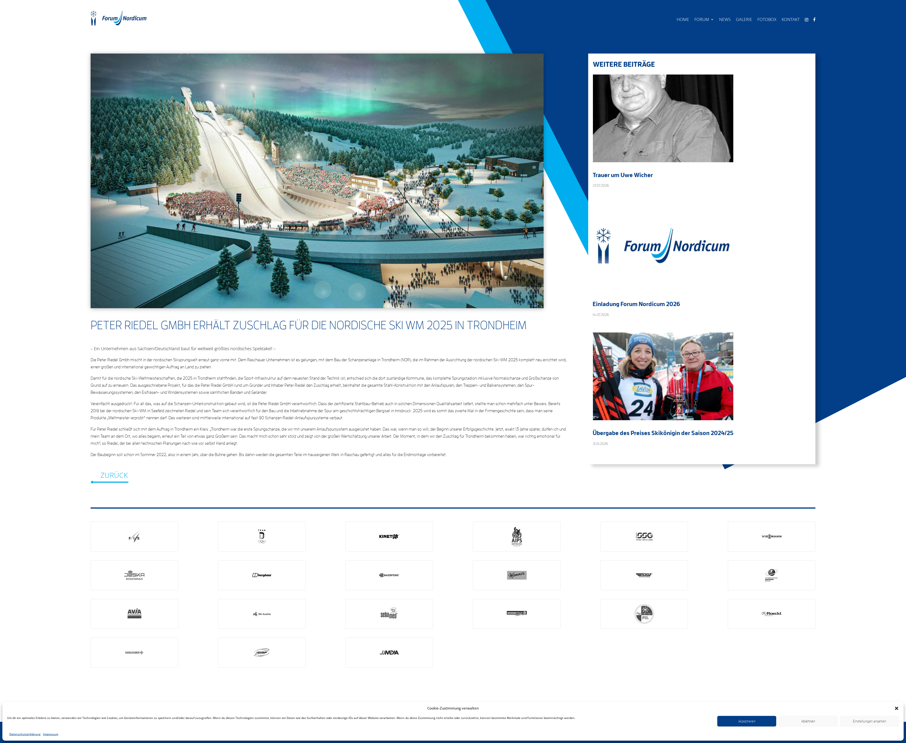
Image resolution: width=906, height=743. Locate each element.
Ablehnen (808, 721)
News (725, 20)
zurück (114, 475)
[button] (896, 708)
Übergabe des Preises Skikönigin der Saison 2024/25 (663, 432)
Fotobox (766, 20)
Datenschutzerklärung (25, 734)
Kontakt (791, 20)
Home (683, 20)
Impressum (50, 734)
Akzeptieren (746, 721)
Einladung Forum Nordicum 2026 (636, 303)
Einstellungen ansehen (869, 721)
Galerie (744, 20)
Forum (701, 20)
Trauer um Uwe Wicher (623, 174)
